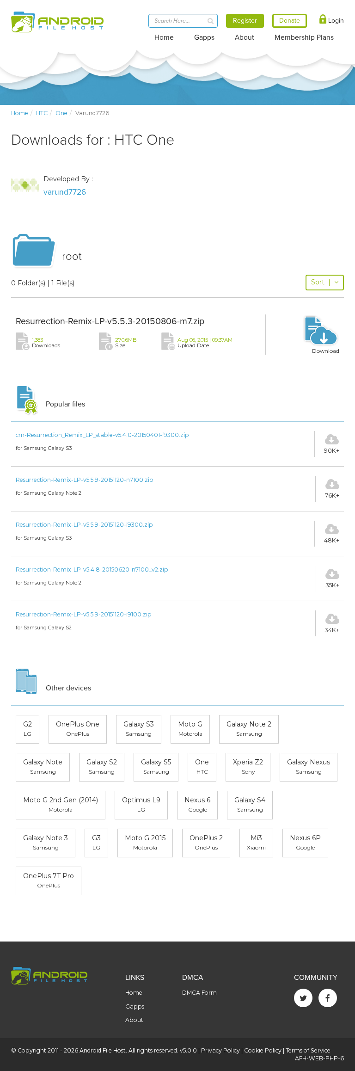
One (61, 113)
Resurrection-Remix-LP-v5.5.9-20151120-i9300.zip (84, 524)
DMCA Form (199, 992)
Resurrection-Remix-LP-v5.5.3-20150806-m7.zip (110, 321)
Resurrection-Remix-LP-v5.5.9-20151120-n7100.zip (84, 479)
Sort (321, 282)
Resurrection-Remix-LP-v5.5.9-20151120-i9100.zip (84, 614)
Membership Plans (304, 37)
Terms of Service (308, 1050)
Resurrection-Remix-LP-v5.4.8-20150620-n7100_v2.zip (92, 569)
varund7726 (64, 192)
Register (245, 21)
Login (335, 21)
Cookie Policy (263, 1050)
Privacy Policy (220, 1050)
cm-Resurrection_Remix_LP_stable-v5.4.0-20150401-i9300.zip (102, 434)
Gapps (204, 37)
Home (164, 37)
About (244, 37)
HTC (42, 113)
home (19, 113)
